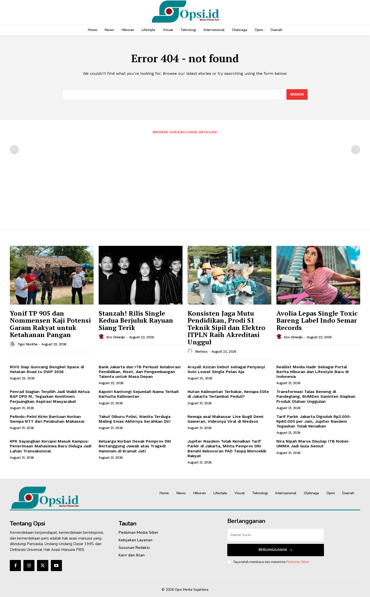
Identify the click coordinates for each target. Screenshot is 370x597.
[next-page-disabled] (355, 149)
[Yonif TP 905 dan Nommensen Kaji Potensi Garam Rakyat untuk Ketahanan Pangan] (52, 275)
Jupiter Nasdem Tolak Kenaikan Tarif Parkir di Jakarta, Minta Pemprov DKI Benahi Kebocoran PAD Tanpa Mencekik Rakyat (227, 448)
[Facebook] (15, 565)
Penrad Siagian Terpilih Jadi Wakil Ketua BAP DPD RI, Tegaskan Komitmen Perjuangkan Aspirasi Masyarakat (50, 396)
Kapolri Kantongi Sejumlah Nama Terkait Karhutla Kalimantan (139, 394)
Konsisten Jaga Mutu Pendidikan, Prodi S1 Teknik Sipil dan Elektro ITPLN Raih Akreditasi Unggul (226, 327)
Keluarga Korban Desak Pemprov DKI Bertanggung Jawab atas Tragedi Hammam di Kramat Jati (135, 446)
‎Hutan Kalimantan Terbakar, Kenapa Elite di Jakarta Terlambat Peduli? (228, 394)
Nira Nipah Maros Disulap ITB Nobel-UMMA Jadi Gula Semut (313, 443)
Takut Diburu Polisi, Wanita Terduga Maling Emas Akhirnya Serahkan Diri (134, 419)
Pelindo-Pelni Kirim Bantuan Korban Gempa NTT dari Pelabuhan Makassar (47, 419)
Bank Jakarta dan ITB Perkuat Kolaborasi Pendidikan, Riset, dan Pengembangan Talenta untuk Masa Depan (139, 371)
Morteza (201, 351)
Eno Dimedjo (115, 337)
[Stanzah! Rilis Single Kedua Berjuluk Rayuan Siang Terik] (140, 275)
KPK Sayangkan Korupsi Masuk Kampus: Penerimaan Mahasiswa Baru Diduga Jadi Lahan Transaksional (50, 446)
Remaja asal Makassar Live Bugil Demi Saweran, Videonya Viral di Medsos (225, 419)
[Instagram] (28, 565)
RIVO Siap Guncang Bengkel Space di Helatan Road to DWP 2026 (47, 369)
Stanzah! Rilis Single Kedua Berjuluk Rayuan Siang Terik (136, 320)
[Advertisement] (185, 179)
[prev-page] (14, 149)
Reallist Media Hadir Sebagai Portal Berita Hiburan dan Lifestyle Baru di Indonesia (312, 371)
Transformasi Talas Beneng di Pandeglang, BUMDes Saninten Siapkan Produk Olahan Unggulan (315, 396)
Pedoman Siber (297, 562)
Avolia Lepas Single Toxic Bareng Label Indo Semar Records (317, 320)
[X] (42, 565)
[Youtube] (56, 565)
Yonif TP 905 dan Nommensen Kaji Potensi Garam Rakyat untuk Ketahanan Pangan (50, 324)
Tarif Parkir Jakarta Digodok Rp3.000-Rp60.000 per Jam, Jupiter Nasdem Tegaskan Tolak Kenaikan (313, 421)
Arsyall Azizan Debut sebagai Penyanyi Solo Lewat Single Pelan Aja (226, 369)
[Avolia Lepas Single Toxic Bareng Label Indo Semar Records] (318, 275)
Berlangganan (272, 550)
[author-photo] (13, 344)
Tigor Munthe (27, 344)
